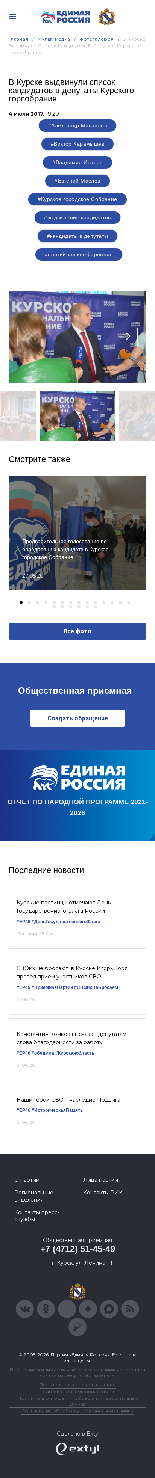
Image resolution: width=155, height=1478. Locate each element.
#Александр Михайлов (77, 125)
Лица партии (100, 1179)
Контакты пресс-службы (36, 1216)
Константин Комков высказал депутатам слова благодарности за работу (71, 1038)
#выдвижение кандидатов (77, 217)
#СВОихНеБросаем (96, 987)
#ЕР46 (23, 921)
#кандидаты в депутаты (77, 236)
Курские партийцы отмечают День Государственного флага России (64, 906)
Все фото (77, 631)
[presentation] (26, 337)
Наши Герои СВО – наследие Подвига (68, 1099)
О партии (27, 1179)
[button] (21, 602)
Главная (19, 39)
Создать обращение (77, 718)
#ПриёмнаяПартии (52, 987)
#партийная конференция (79, 254)
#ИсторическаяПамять (57, 1110)
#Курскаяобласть (74, 1053)
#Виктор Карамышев (77, 144)
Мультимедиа (54, 39)
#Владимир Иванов (77, 162)
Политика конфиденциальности (77, 1391)
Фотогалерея (96, 39)
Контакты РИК (103, 1192)
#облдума (43, 1053)
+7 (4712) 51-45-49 (77, 1249)
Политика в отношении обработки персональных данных (78, 1401)
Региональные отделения (33, 1196)
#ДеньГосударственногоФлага (66, 921)
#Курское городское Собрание (77, 199)
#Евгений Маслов (77, 181)
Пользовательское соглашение (78, 1384)
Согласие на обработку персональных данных (77, 1410)
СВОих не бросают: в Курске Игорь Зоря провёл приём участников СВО (72, 972)
